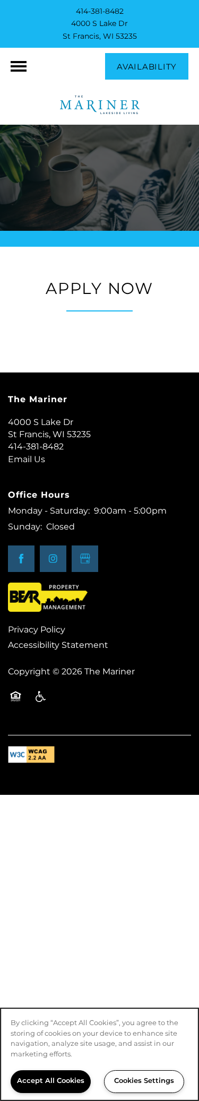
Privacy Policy (36, 630)
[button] (146, 66)
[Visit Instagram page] (53, 558)
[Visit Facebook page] (21, 558)
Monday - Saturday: (49, 511)
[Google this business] (85, 558)
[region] (99, 1054)
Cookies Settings (144, 1081)
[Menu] (19, 66)
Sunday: (25, 527)
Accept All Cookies (50, 1081)
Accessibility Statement (58, 645)
